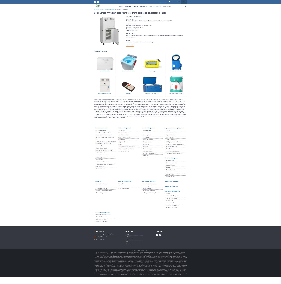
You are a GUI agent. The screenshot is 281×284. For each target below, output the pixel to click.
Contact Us (143, 6)
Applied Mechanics (123, 135)
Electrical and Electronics (125, 137)
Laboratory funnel (147, 132)
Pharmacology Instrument (149, 186)
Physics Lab (122, 130)
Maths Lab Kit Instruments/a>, (113, 256)
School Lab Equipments (148, 128)
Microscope (145, 155)
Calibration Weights (124, 188)
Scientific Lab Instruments (157, 256)
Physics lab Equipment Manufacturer (135, 253)
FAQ (151, 6)
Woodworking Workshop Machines (104, 150)
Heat (120, 144)
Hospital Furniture (170, 160)
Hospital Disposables (171, 169)
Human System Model (101, 186)
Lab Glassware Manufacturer (135, 256)
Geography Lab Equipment (172, 207)
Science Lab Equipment (171, 186)
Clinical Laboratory (147, 148)
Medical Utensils (170, 174)
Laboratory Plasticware (171, 198)
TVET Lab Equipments (101, 128)
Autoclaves (122, 183)
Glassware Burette (147, 142)
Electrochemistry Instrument (149, 183)
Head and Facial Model (101, 188)
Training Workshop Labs (101, 148)
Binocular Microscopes (101, 216)
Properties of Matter (124, 151)
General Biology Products (102, 192)
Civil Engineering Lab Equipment (173, 142)
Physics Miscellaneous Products (127, 146)
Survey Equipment (170, 148)
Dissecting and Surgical (101, 183)
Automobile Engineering (101, 130)
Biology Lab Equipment (148, 139)
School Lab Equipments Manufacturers (160, 255)
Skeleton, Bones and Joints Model (104, 190)
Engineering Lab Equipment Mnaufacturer (122, 255)
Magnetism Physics (124, 132)
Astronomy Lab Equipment (172, 195)
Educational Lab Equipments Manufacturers (178, 255)
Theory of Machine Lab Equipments (104, 155)
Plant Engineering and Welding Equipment (106, 141)
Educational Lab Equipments (100, 256)
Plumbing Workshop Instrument (103, 143)
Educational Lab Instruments (121, 257)
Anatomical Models (170, 202)
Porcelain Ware (169, 200)
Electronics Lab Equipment (172, 205)
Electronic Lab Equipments (136, 255)
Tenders (135, 6)
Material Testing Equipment (172, 132)
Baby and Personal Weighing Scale (174, 172)
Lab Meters (122, 139)
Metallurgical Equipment (171, 146)
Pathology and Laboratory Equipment (151, 192)
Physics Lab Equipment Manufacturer (166, 252)
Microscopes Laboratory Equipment (103, 253)
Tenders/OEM (129, 239)
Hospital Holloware (170, 165)
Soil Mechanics (99, 159)
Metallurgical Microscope (102, 221)
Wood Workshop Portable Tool (103, 132)
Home (120, 6)
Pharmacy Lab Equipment (149, 190)
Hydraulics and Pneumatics (102, 162)
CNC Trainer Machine (101, 152)
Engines (168, 130)
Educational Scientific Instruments (116, 252)
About (184, 1)
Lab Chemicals (146, 158)
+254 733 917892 (100, 239)
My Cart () (157, 6)
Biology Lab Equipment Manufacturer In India (149, 252)
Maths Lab (145, 146)
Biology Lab (98, 181)
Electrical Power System (172, 139)
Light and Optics (123, 142)
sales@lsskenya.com (101, 236)
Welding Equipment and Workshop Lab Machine (104, 138)
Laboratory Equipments (124, 181)
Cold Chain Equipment (110, 9)
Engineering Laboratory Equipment (174, 128)
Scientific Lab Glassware (146, 256)
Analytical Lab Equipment (148, 181)
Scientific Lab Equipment (171, 181)
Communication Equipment (149, 153)
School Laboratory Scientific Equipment (131, 252)
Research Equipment (148, 188)
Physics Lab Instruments (124, 256)
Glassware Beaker (147, 130)
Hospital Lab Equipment (171, 158)
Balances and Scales (124, 186)
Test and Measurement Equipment (174, 153)
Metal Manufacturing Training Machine (105, 164)
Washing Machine (100, 166)
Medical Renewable (170, 176)
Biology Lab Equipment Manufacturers (119, 253)
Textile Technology (100, 168)
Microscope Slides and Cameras (103, 214)
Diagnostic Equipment (171, 162)
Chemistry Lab (146, 144)
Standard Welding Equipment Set (104, 135)
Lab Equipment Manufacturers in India (151, 253)
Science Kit (168, 193)
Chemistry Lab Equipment (180, 252)
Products (128, 6)
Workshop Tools (100, 145)
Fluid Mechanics (170, 137)
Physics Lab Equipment (124, 128)
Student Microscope (101, 219)
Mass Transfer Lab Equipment (173, 151)
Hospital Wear (169, 167)
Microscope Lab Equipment (102, 212)
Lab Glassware (146, 137)
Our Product (100, 9)
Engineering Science (170, 135)
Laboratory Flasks (147, 135)
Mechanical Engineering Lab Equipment (175, 144)
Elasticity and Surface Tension (126, 148)
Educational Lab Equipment (172, 191)
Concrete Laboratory (101, 157)
